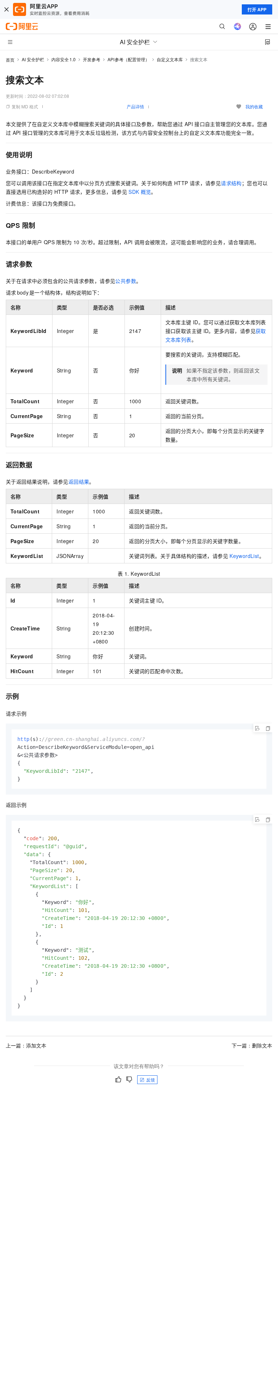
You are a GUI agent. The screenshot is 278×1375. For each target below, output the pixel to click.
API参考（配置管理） (129, 59)
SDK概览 (140, 191)
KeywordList (244, 555)
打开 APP (257, 9)
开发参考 (91, 59)
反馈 (150, 1079)
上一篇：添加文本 (26, 1045)
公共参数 (125, 280)
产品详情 (135, 106)
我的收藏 (254, 106)
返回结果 (78, 481)
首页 (10, 60)
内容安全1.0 (63, 59)
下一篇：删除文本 (252, 1045)
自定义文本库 (170, 59)
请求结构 (231, 183)
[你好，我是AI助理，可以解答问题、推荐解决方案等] (237, 26)
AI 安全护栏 (33, 59)
